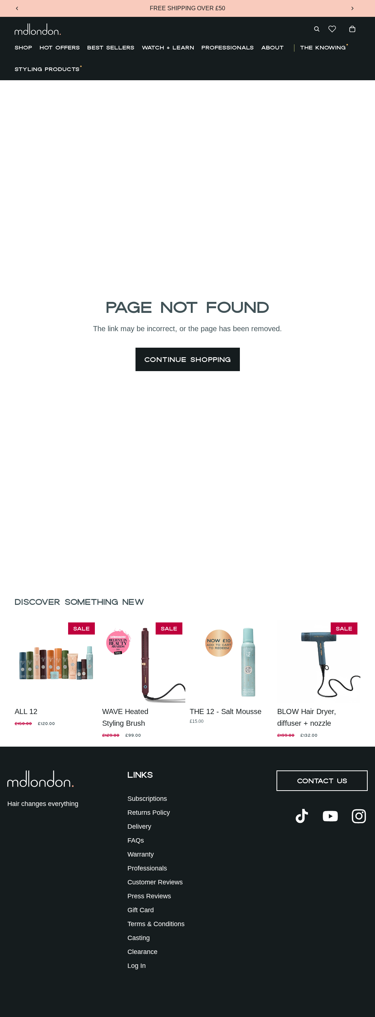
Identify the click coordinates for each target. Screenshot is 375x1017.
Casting (138, 938)
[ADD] (86, 691)
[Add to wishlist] (26, 691)
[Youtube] (330, 816)
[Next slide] (352, 8)
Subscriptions (147, 798)
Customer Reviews (155, 882)
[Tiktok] (302, 816)
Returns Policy (148, 812)
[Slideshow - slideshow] (56, 661)
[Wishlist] (332, 29)
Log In (136, 965)
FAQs (135, 840)
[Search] (317, 29)
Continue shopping (187, 359)
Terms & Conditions (156, 924)
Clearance (142, 951)
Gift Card (140, 910)
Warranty (140, 854)
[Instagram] (359, 816)
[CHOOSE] (174, 691)
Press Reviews (149, 896)
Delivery (139, 826)
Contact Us (322, 780)
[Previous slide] (17, 8)
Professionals (147, 868)
